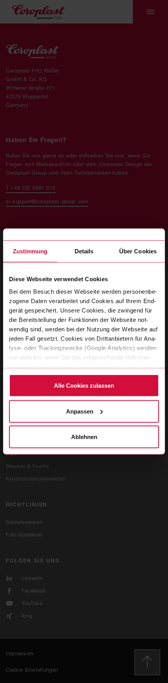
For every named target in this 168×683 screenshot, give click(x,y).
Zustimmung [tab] (30, 251)
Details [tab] (84, 251)
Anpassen (79, 411)
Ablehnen (84, 437)
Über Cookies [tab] (138, 251)
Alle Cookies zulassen (84, 385)
